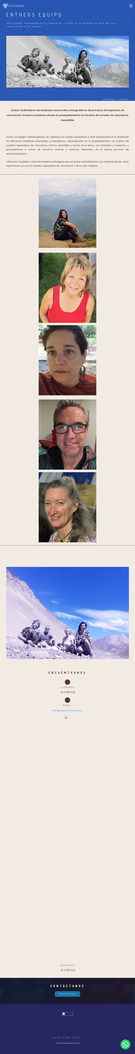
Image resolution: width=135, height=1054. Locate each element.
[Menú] (131, 6)
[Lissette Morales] (67, 360)
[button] (125, 1044)
